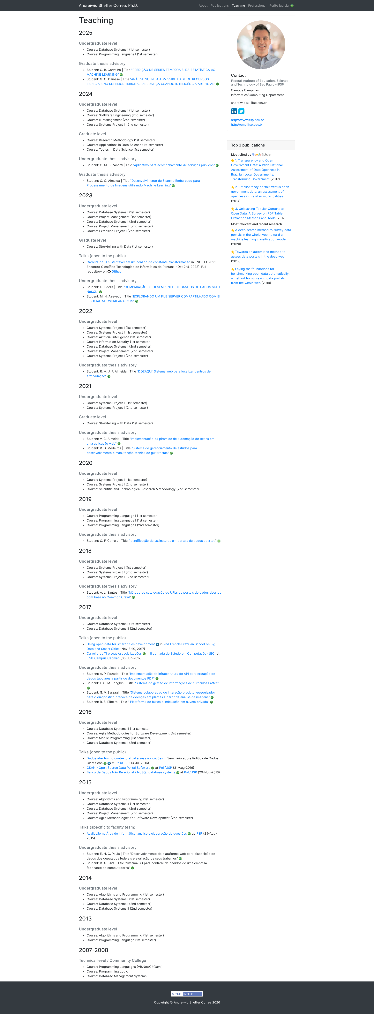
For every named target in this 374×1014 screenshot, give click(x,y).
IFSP (199, 833)
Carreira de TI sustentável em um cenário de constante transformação (138, 262)
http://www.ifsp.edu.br (247, 120)
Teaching (239, 5)
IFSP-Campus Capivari (103, 658)
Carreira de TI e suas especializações (114, 653)
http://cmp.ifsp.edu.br (247, 124)
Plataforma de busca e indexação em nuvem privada (168, 702)
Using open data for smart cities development (121, 644)
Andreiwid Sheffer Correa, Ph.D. (108, 5)
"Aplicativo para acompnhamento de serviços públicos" (174, 165)
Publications (220, 5)
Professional (257, 5)
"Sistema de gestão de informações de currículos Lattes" (177, 683)
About (203, 5)
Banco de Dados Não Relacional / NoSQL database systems (131, 772)
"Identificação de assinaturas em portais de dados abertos (172, 541)
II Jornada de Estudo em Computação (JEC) (183, 653)
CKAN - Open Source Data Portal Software (118, 768)
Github (116, 271)
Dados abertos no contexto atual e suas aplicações (125, 758)
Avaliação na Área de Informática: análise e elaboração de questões (137, 833)
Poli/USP (122, 763)
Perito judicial (279, 5)
